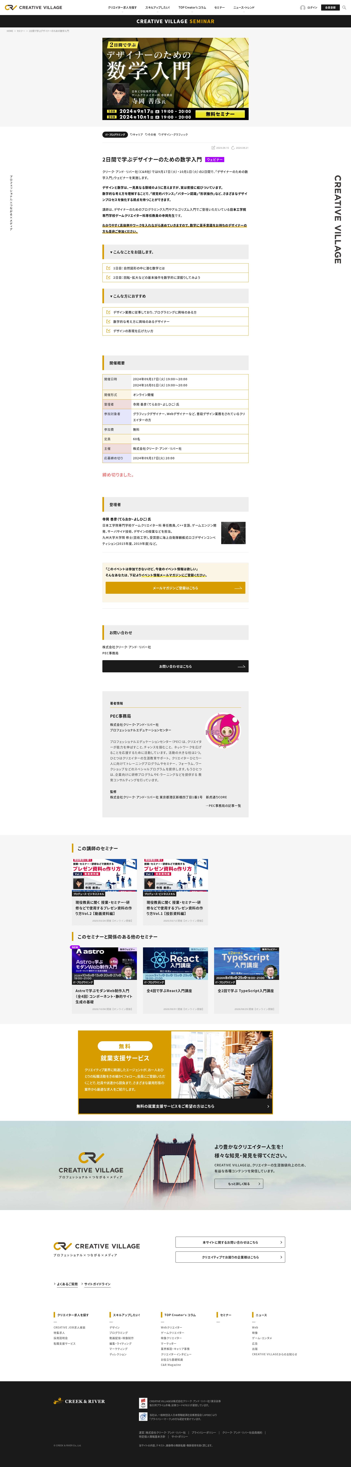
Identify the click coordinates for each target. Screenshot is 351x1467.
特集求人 (59, 1333)
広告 (255, 1343)
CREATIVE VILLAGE (175, 21)
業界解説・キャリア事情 (175, 1349)
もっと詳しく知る (239, 1184)
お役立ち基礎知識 (172, 1359)
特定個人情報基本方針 (152, 1436)
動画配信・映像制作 (121, 1338)
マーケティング (118, 1349)
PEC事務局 (120, 716)
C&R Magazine (171, 1365)
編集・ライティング (120, 1343)
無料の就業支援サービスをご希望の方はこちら (175, 1106)
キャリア (138, 134)
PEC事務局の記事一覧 (225, 805)
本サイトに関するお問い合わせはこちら (230, 1242)
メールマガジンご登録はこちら (175, 587)
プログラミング (118, 1333)
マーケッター (169, 1343)
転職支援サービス (65, 1343)
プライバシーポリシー (204, 1432)
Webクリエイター (171, 1327)
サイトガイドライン (97, 1284)
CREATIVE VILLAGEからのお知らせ (274, 1354)
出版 (255, 1349)
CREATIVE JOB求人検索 (70, 1327)
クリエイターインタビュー (176, 1354)
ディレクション (118, 1354)
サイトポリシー (179, 1436)
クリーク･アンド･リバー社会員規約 (242, 1432)
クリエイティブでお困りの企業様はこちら (230, 1257)
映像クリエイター (171, 1338)
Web (255, 1327)
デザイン (114, 1327)
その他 (152, 134)
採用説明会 (61, 1338)
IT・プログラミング (115, 134)
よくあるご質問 (67, 1284)
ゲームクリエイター (172, 1333)
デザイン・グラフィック (174, 134)
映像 (255, 1333)
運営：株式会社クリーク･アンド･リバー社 (162, 1432)
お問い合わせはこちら (175, 666)
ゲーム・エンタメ (262, 1338)
